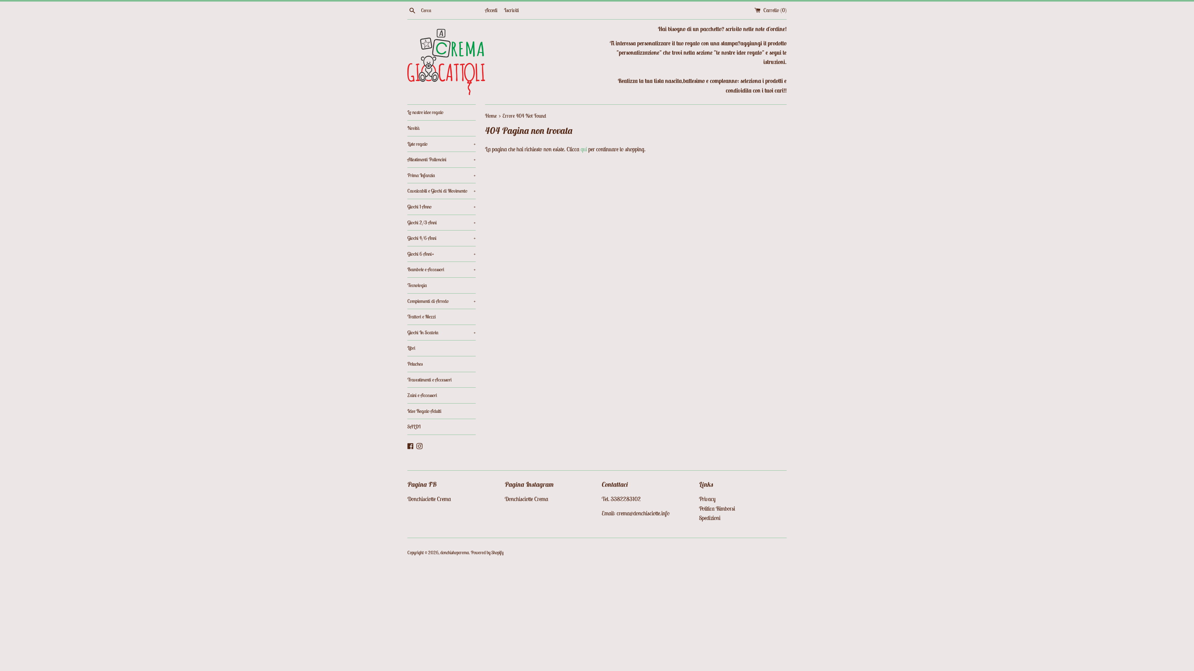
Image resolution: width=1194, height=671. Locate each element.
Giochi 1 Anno (441, 206)
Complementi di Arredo (441, 301)
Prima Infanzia (441, 175)
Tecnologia (417, 285)
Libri (411, 348)
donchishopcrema (454, 552)
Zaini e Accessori (422, 395)
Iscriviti (511, 10)
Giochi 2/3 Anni (441, 222)
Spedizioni (709, 518)
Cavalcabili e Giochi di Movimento (441, 191)
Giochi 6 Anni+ (441, 254)
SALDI (413, 426)
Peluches (415, 364)
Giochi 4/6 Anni (441, 238)
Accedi (491, 10)
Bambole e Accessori (441, 269)
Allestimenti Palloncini (441, 159)
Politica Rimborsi (717, 508)
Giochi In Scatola (441, 332)
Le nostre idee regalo (425, 112)
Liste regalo (441, 144)
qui (584, 149)
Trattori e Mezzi (421, 316)
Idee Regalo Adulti (424, 411)
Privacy (707, 499)
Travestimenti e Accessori (429, 380)
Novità (413, 128)
